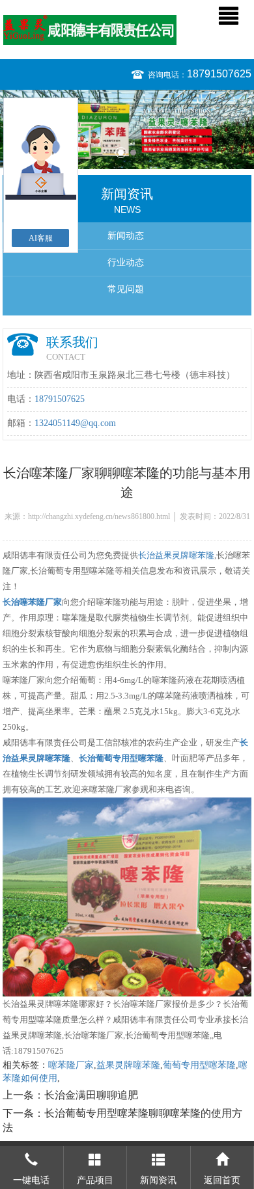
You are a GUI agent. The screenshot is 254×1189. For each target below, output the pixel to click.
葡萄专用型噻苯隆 (199, 1065)
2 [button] (133, 152)
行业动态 (125, 262)
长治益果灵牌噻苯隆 (176, 555)
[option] (127, 129)
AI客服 (41, 238)
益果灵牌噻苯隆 (128, 1065)
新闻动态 (125, 236)
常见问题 (125, 289)
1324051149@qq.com (75, 423)
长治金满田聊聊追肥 (91, 1095)
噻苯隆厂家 (71, 1065)
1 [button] (121, 152)
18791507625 (219, 73)
